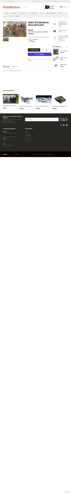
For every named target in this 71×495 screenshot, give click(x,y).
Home (3, 19)
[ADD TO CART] (16, 96)
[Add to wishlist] (42, 50)
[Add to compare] (46, 50)
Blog (61, 1)
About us (27, 131)
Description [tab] (6, 66)
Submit (64, 120)
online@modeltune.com (8, 145)
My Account (47, 1)
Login (66, 1)
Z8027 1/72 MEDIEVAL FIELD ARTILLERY (38, 24)
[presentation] (66, 47)
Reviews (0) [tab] (14, 66)
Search (47, 7)
